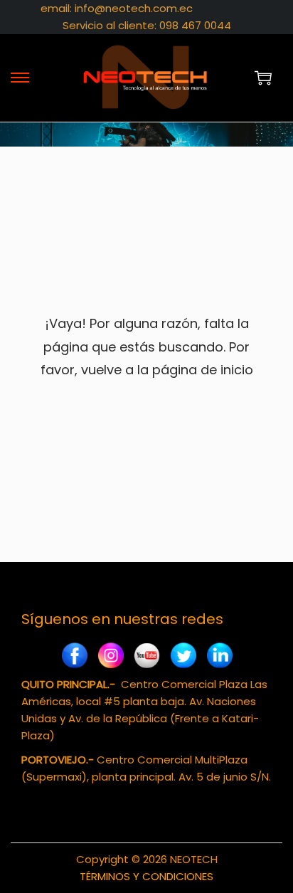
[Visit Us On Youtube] (147, 657)
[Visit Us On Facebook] (74, 657)
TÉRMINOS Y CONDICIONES (146, 876)
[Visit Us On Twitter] (183, 657)
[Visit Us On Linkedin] (219, 657)
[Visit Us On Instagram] (110, 657)
